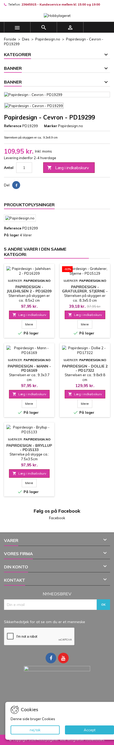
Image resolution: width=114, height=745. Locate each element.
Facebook (57, 518)
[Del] (16, 185)
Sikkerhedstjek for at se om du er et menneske (44, 621)
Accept (89, 730)
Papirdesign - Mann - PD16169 (29, 368)
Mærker (50, 126)
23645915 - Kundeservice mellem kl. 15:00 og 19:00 (60, 4)
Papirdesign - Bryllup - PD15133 (29, 447)
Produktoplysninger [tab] (29, 204)
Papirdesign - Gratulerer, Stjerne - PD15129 (85, 291)
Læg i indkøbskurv (68, 167)
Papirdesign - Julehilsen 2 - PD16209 (29, 288)
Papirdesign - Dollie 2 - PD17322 (85, 368)
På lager (11, 235)
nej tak (35, 730)
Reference (12, 126)
